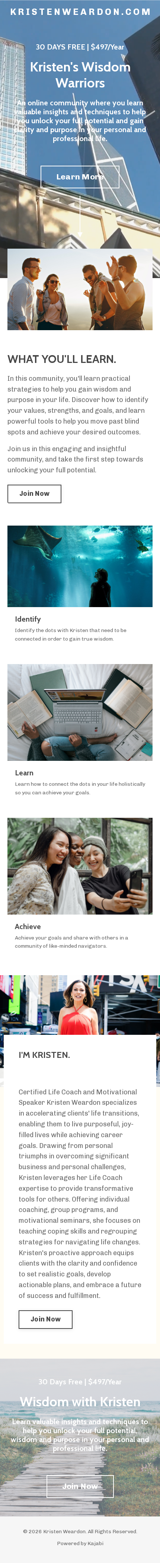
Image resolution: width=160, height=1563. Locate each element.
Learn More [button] (80, 176)
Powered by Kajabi (80, 1543)
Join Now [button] (34, 493)
